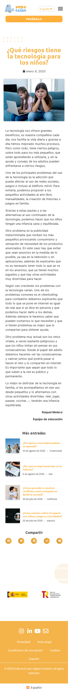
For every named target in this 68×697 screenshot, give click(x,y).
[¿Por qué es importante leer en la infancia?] (12, 475)
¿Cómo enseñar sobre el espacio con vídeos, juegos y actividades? (42, 514)
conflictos (52, 499)
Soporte (34, 658)
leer (51, 474)
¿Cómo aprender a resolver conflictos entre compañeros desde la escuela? (40, 491)
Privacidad (23, 641)
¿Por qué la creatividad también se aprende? (41, 444)
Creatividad (56, 451)
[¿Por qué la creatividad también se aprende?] (12, 452)
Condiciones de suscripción (25, 650)
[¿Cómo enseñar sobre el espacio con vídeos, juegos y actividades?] (12, 522)
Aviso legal (44, 641)
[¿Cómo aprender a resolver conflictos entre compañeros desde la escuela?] (12, 498)
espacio (51, 521)
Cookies (55, 650)
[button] (60, 9)
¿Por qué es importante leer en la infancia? (42, 467)
